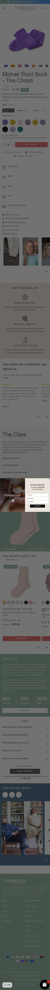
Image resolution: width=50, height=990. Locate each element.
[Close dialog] (49, 479)
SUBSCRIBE (37, 506)
